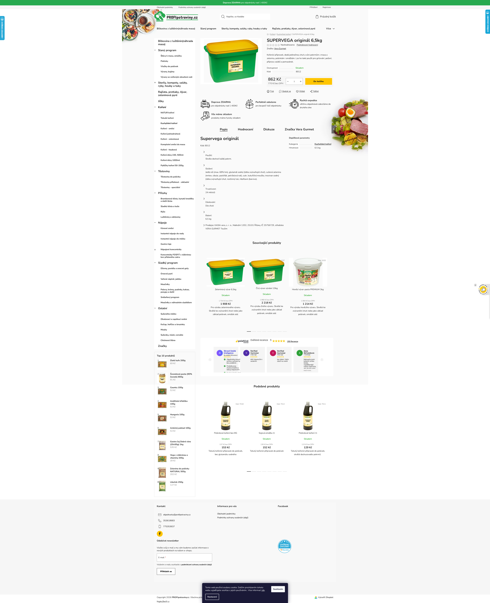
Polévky (164, 61)
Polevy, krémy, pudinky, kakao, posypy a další (175, 290)
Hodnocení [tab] (245, 129)
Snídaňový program (170, 297)
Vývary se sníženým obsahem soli (176, 77)
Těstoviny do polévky (170, 176)
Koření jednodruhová (170, 133)
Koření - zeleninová (170, 139)
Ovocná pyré (167, 273)
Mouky (164, 329)
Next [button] (322, 359)
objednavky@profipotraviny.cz (176, 514)
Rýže (163, 211)
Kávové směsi (167, 228)
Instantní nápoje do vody (172, 233)
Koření (162, 107)
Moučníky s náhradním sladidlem (176, 302)
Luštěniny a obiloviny (170, 217)
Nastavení (212, 596)
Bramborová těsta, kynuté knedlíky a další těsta (177, 200)
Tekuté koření (167, 118)
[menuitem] (176, 28)
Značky (162, 346)
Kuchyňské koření (169, 123)
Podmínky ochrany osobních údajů (192, 7)
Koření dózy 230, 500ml (172, 155)
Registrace (327, 7)
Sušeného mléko (168, 314)
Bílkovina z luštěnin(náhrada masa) (175, 42)
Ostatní (162, 308)
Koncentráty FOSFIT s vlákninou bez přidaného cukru (176, 256)
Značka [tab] (299, 129)
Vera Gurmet (280, 48)
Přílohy (162, 193)
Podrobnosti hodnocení (307, 44)
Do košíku (318, 81)
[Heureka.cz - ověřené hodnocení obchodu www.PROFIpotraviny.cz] (284, 546)
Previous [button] (210, 359)
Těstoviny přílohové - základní (175, 182)
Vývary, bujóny (167, 71)
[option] (227, 360)
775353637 (169, 526)
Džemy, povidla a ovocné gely (175, 268)
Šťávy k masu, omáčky (171, 55)
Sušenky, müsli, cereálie (172, 335)
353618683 (169, 520)
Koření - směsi (167, 128)
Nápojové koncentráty (171, 249)
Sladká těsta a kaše (170, 206)
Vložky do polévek (169, 66)
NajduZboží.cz (163, 601)
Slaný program (167, 50)
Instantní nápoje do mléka (173, 238)
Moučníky (165, 284)
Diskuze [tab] (269, 129)
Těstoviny (164, 171)
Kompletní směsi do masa (173, 144)
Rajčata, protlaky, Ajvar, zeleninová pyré (172, 93)
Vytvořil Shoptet (325, 597)
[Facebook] (160, 534)
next (331, 294)
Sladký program (168, 263)
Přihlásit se (166, 571)
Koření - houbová (169, 149)
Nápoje (162, 222)
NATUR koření (167, 112)
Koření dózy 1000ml (170, 160)
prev (202, 294)
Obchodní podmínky (165, 7)
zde (263, 590)
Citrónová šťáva (168, 340)
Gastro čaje (166, 244)
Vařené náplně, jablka (171, 279)
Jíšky (161, 101)
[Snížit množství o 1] (288, 81)
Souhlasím (278, 589)
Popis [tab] (224, 129)
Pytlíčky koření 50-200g (172, 165)
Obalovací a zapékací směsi (174, 319)
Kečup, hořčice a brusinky (173, 324)
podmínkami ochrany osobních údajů (196, 564)
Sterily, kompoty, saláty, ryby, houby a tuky (172, 84)
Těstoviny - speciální (170, 187)
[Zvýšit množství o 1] (301, 81)
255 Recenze (292, 341)
